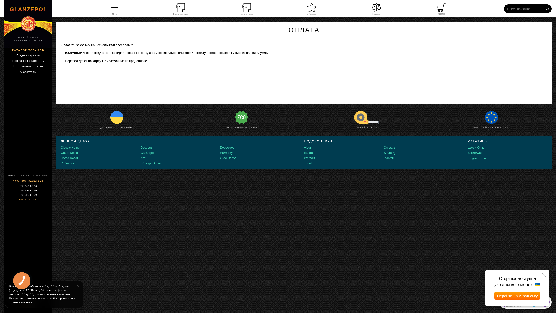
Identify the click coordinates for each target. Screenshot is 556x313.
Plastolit (389, 158)
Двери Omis (476, 147)
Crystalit (389, 147)
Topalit (308, 163)
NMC (144, 158)
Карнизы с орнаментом (28, 60)
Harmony (226, 152)
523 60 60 (28, 194)
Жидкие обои (477, 158)
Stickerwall (475, 152)
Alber (307, 147)
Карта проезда (28, 199)
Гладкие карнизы (28, 55)
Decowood (227, 147)
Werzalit (309, 158)
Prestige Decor (151, 163)
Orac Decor (228, 158)
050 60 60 (28, 186)
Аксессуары (28, 71)
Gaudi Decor (69, 152)
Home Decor (69, 158)
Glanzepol (147, 152)
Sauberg (389, 152)
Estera (308, 152)
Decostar (147, 147)
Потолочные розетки (28, 66)
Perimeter (67, 163)
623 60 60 (28, 190)
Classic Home (70, 147)
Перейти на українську (517, 295)
